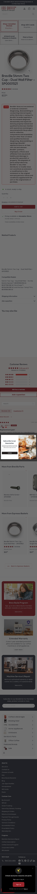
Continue (10, 453)
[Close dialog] (35, 436)
